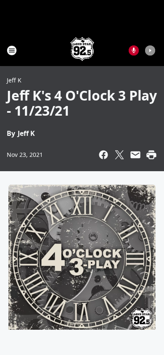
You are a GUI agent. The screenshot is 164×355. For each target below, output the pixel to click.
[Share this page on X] (119, 155)
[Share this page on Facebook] (103, 155)
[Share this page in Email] (135, 155)
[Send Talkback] (134, 50)
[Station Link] (82, 50)
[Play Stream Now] (150, 50)
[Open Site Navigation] (12, 50)
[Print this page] (151, 155)
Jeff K (14, 80)
